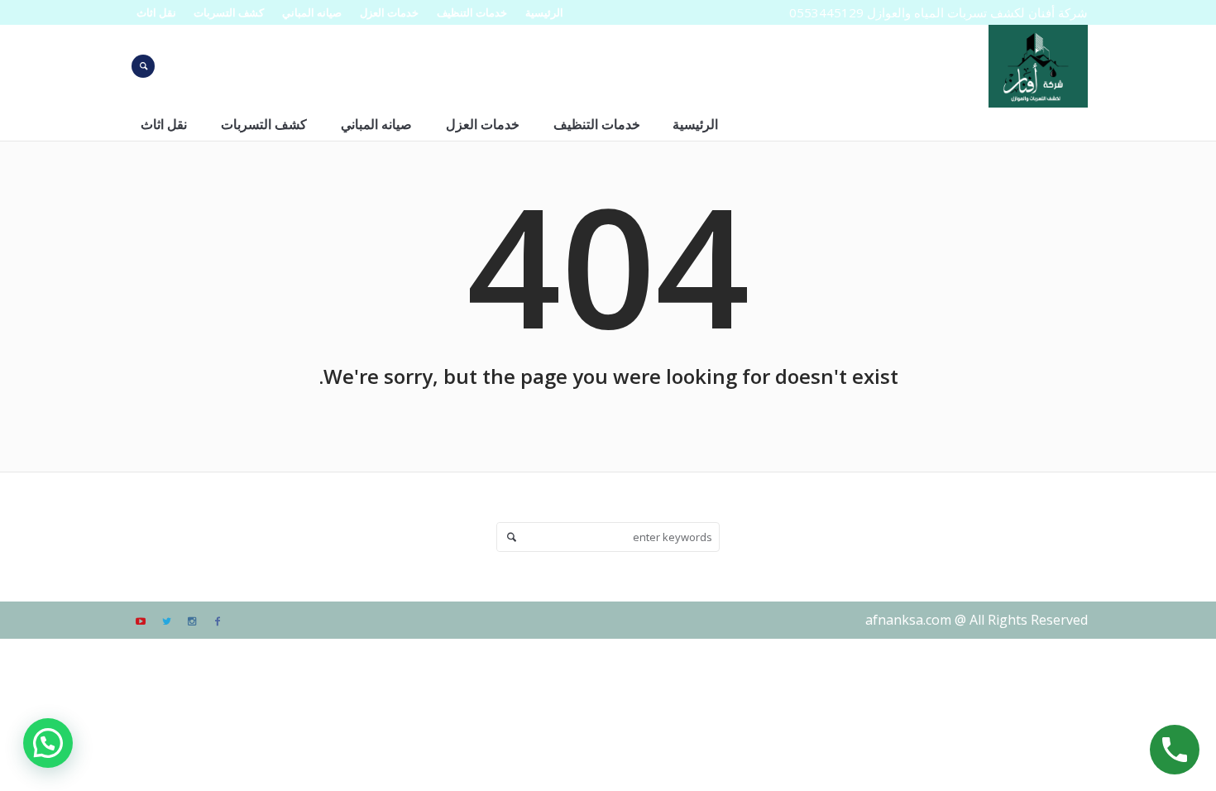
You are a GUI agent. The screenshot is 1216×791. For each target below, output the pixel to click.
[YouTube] (141, 621)
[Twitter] (166, 621)
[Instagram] (192, 621)
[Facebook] (217, 621)
